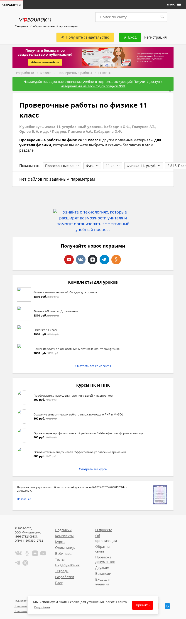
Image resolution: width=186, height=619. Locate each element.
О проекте (103, 530)
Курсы (60, 541)
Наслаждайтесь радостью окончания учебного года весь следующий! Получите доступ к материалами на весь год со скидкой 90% (93, 83)
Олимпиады (65, 547)
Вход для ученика (102, 581)
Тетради (62, 571)
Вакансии (103, 573)
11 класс (104, 73)
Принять (142, 605)
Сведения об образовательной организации (46, 26)
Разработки (25, 73)
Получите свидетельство (87, 37)
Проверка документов (105, 559)
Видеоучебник (67, 565)
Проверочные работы (74, 73)
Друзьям (102, 567)
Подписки (63, 530)
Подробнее (24, 499)
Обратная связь (103, 548)
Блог (59, 582)
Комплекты (64, 535)
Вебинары (63, 553)
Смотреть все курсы (93, 469)
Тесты (60, 559)
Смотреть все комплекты (93, 366)
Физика (45, 73)
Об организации (106, 538)
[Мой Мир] (167, 606)
